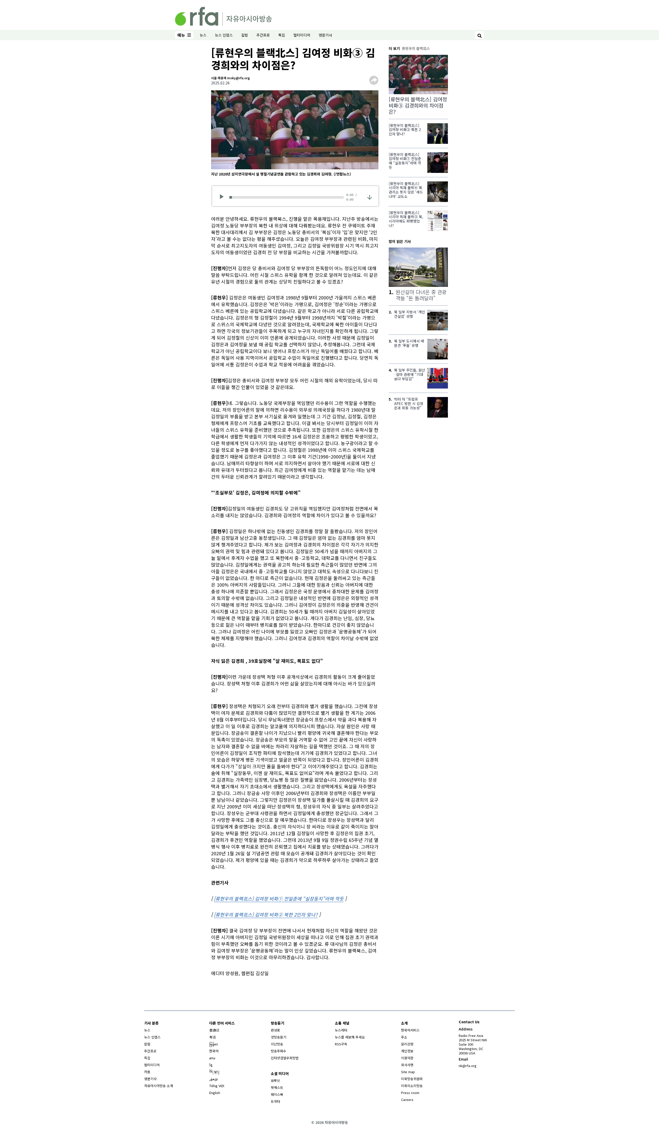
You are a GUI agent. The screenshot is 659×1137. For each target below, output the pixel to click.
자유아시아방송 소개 (158, 1085)
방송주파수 (278, 1050)
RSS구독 (341, 1044)
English (214, 1092)
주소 (404, 1037)
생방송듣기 (278, 1037)
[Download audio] (369, 196)
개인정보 (407, 1050)
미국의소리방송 (412, 1085)
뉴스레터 (341, 1030)
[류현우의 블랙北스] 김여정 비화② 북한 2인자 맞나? (266, 914)
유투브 (275, 1080)
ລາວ (212, 1057)
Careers (407, 1099)
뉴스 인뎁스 (224, 35)
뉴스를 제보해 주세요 (350, 1037)
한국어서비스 (410, 1030)
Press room (410, 1092)
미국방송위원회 (412, 1078)
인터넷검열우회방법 (285, 1057)
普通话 (214, 1030)
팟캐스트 (277, 1087)
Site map (408, 1071)
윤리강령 (407, 1044)
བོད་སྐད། (214, 1071)
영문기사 (325, 35)
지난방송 (277, 1044)
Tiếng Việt (216, 1085)
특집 (281, 35)
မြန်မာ (213, 1044)
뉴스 (203, 35)
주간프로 (263, 35)
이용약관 (407, 1057)
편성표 (275, 1030)
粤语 (212, 1037)
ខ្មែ (210, 1064)
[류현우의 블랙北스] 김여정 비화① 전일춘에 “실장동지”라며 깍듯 (279, 898)
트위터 (275, 1101)
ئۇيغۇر (213, 1078)
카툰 (147, 1071)
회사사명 (407, 1064)
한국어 (214, 1050)
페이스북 (277, 1094)
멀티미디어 (301, 35)
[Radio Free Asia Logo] (223, 15)
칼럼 (244, 35)
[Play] (223, 197)
